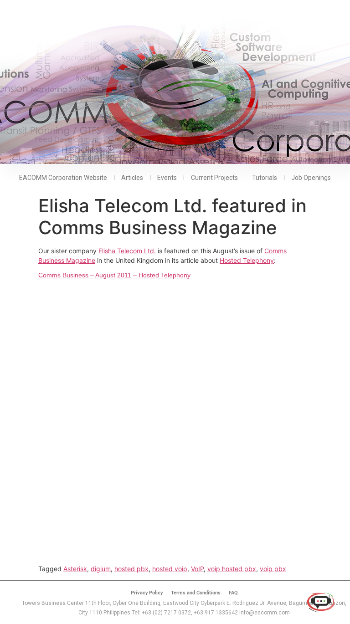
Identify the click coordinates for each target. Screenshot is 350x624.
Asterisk (75, 569)
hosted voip (169, 569)
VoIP (197, 569)
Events (167, 177)
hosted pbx (131, 569)
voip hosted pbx (231, 569)
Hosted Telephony (247, 260)
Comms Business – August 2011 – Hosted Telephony (114, 275)
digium (101, 569)
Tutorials (264, 177)
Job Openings (311, 177)
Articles (132, 177)
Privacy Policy (147, 593)
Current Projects (214, 177)
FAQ (233, 593)
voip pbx (273, 569)
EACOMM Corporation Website (63, 177)
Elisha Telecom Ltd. (127, 251)
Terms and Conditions (196, 593)
